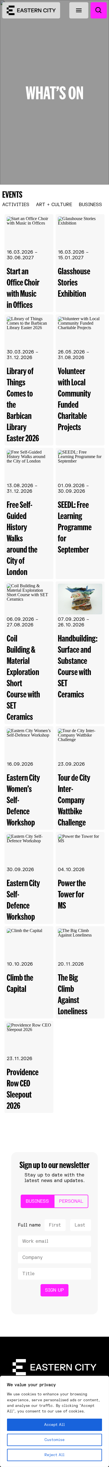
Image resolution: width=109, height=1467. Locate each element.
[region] (54, 1421)
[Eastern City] (31, 10)
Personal (71, 1201)
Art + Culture (54, 204)
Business (90, 204)
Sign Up (54, 1290)
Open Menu (79, 10)
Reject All (54, 1455)
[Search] (99, 10)
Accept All (54, 1425)
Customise (54, 1440)
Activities (15, 204)
